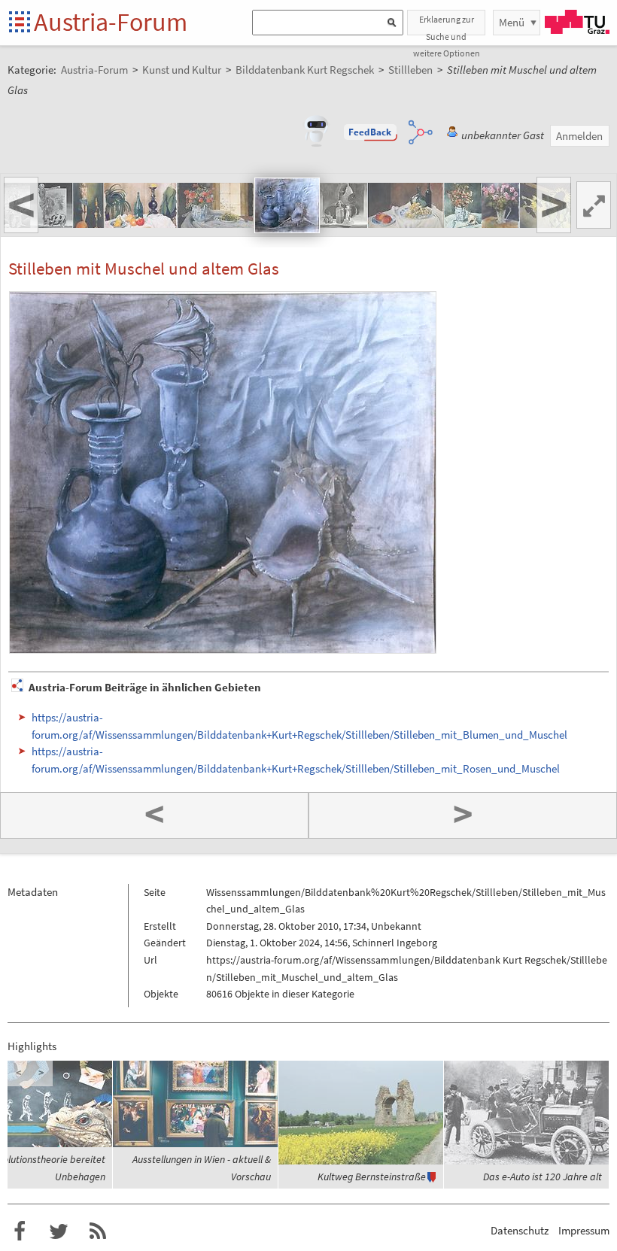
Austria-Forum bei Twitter (59, 1231)
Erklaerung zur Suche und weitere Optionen (446, 24)
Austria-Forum (110, 22)
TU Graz (577, 22)
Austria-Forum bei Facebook (20, 1231)
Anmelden (579, 136)
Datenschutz (520, 1230)
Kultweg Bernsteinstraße (372, 1176)
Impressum (583, 1230)
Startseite (21, 23)
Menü (511, 22)
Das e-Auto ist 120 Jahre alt (542, 1176)
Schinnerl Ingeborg (394, 942)
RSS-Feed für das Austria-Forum (98, 1231)
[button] (370, 132)
